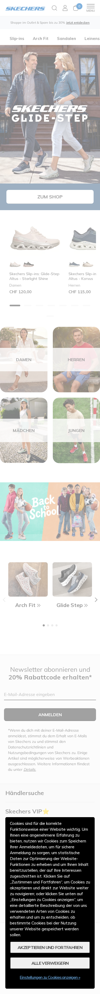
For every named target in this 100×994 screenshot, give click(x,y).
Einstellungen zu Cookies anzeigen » (50, 977)
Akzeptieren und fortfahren (50, 947)
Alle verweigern (50, 963)
